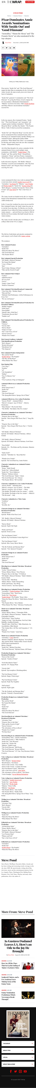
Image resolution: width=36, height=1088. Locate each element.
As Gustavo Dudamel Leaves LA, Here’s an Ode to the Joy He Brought (18, 946)
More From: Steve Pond (17, 912)
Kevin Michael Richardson (20, 774)
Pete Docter (13, 595)
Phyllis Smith (8, 186)
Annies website (25, 236)
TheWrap (6, 1043)
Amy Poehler (29, 184)
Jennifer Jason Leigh (23, 182)
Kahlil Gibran (22, 152)
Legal (5, 1057)
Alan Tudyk (12, 190)
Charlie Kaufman (29, 104)
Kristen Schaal (26, 186)
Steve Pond (8, 42)
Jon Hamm (13, 184)
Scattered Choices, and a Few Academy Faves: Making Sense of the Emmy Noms (10, 980)
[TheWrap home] (14, 2)
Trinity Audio (18, 81)
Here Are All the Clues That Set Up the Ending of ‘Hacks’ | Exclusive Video (10, 965)
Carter (11, 637)
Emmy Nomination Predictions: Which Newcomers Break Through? (8, 996)
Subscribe (30, 2)
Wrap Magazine (9, 1064)
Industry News (17, 16)
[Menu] (3, 2)
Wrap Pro (7, 1050)
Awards (26, 16)
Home (9, 16)
